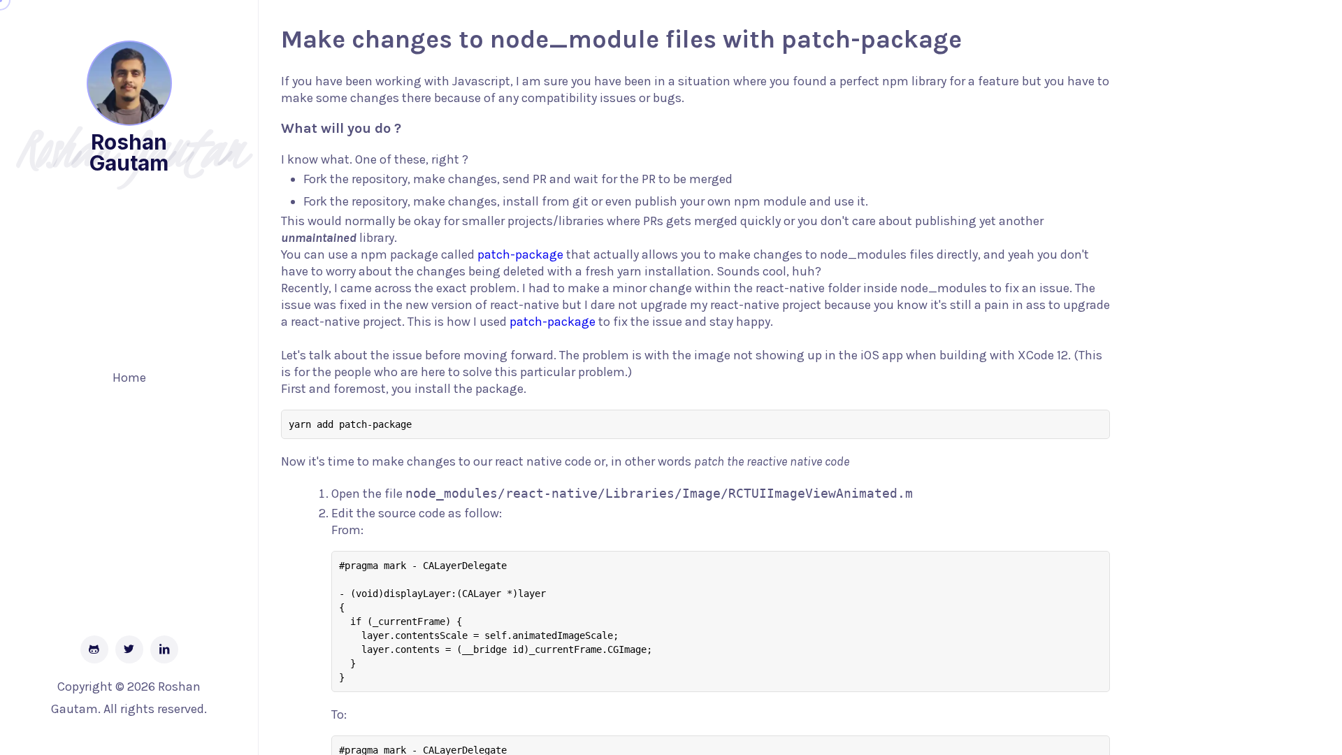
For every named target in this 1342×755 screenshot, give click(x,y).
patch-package (520, 254)
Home (129, 377)
